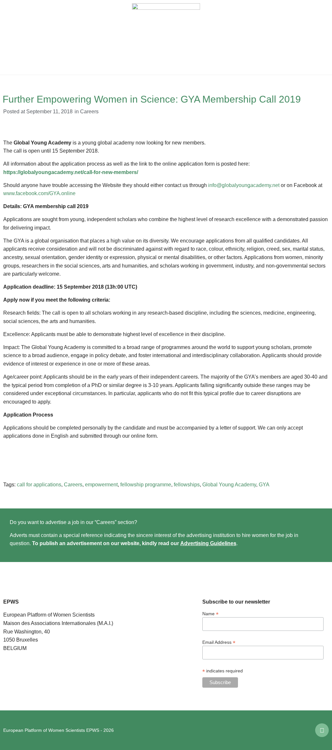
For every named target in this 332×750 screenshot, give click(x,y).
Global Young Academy (229, 484)
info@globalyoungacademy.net (243, 185)
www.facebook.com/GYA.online (39, 193)
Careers (89, 111)
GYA (264, 484)
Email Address (218, 642)
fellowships (187, 484)
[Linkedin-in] (322, 730)
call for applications (39, 484)
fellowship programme (145, 484)
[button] (9, 37)
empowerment (101, 484)
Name (210, 613)
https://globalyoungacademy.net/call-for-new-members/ (70, 172)
